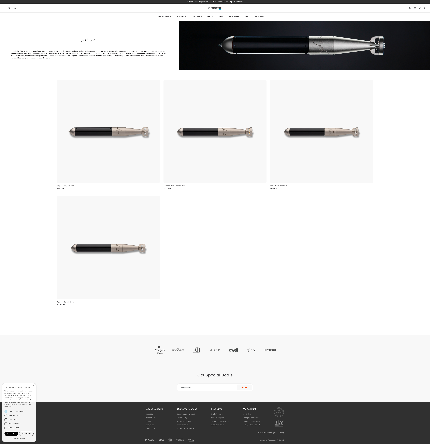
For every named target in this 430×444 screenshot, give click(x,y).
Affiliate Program (217, 418)
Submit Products (217, 425)
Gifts (209, 16)
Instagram (263, 440)
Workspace (181, 16)
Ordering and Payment (186, 414)
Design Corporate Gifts (220, 421)
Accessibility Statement (186, 428)
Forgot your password (251, 421)
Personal (196, 16)
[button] (410, 8)
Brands (221, 16)
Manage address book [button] (251, 425)
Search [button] (14, 8)
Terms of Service (184, 421)
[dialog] (19, 412)
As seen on (150, 418)
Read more (8, 406)
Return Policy (182, 418)
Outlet (246, 16)
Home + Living (163, 16)
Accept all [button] (11, 434)
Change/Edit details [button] (251, 418)
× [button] (33, 386)
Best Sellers (234, 16)
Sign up (244, 387)
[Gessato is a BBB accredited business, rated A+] (279, 423)
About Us (149, 414)
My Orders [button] (247, 414)
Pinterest (280, 440)
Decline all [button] (26, 434)
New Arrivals (259, 16)
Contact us (150, 428)
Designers (150, 425)
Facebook (272, 440)
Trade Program (217, 414)
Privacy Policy (182, 425)
